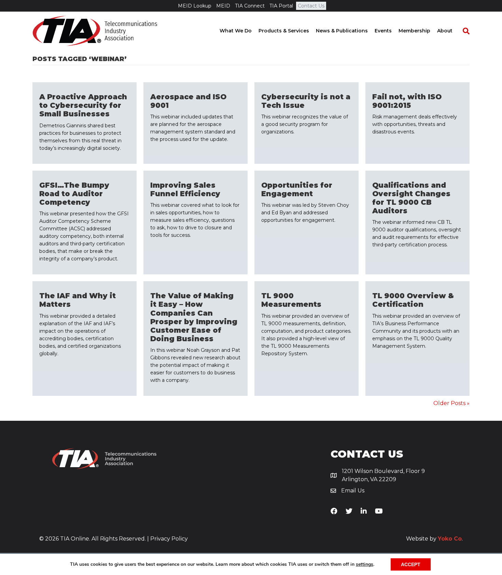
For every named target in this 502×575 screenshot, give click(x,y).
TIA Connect (250, 6)
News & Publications (342, 31)
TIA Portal (281, 6)
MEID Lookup (194, 6)
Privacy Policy (169, 538)
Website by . (434, 538)
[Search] (463, 31)
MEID (223, 6)
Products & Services (284, 31)
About (444, 31)
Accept (410, 564)
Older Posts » (451, 403)
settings (364, 564)
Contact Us (311, 6)
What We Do (236, 31)
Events (383, 31)
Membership (414, 31)
